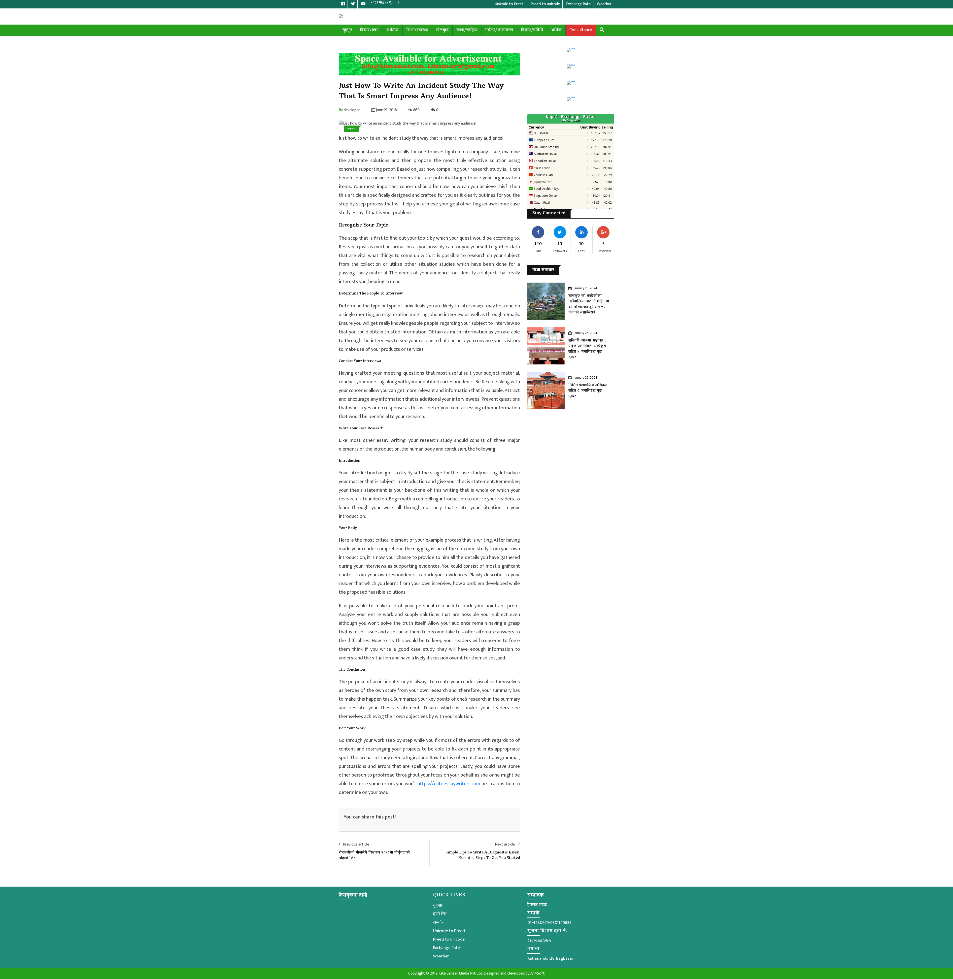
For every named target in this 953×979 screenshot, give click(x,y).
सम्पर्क (438, 922)
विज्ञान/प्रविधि (532, 30)
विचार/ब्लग (369, 30)
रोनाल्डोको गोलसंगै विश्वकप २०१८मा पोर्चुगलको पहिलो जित (374, 855)
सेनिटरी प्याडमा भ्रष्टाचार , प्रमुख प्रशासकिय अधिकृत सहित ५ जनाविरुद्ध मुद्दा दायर (587, 349)
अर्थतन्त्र (392, 30)
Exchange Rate (446, 947)
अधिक (556, 30)
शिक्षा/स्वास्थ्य (417, 30)
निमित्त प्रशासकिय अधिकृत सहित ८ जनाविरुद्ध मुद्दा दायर (587, 391)
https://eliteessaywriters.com (448, 784)
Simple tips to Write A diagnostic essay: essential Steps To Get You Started (482, 855)
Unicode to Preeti (449, 930)
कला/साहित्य (466, 30)
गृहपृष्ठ (347, 30)
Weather (441, 956)
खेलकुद (442, 30)
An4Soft (537, 973)
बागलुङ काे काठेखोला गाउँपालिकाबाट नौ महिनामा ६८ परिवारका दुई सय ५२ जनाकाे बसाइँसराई (588, 304)
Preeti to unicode (449, 939)
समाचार (351, 129)
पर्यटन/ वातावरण (499, 30)
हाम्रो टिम (439, 914)
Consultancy (580, 30)
